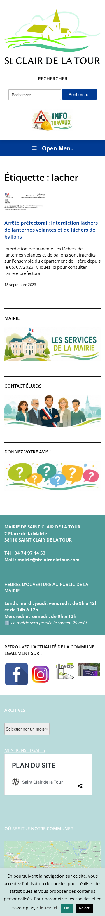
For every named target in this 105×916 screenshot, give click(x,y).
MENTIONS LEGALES (24, 750)
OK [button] (66, 907)
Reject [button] (84, 907)
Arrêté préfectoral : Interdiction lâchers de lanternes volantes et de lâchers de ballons (51, 229)
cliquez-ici (46, 907)
